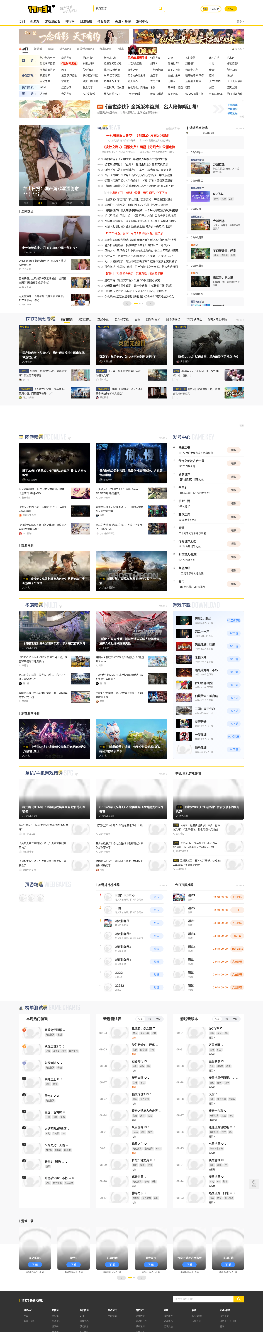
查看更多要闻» (173, 128)
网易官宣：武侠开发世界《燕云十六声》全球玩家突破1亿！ (42, 676)
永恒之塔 (214, 57)
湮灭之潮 (232, 87)
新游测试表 (112, 1018)
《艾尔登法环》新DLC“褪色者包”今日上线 (119, 824)
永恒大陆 (232, 69)
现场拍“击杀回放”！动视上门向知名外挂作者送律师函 (136, 205)
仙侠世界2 (173, 63)
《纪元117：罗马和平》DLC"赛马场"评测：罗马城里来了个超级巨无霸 (195, 844)
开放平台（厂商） (228, 1320)
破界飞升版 (156, 93)
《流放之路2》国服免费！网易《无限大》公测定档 (138, 147)
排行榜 (69, 21)
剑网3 (153, 63)
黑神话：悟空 (175, 87)
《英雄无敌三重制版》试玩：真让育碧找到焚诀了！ (42, 844)
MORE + (240, 128)
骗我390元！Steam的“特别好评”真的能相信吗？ (43, 826)
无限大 (171, 81)
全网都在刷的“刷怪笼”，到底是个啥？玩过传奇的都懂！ (43, 373)
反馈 (254, 1185)
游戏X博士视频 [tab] (217, 319)
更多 (239, 21)
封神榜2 (189, 63)
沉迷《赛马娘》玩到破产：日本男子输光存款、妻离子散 (138, 169)
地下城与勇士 (47, 57)
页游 (118, 21)
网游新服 (86, 21)
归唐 (187, 87)
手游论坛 (112, 1314)
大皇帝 (44, 93)
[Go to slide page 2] (139, 303)
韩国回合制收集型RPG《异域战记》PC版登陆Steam (120, 658)
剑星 (211, 87)
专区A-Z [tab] (239, 48)
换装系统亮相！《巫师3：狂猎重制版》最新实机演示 (136, 164)
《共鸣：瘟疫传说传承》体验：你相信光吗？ (119, 373)
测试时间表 (141, 1320)
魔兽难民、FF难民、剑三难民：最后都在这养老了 (43, 862)
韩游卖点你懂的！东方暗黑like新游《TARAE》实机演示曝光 (140, 221)
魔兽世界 (66, 57)
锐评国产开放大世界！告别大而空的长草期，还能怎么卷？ (139, 256)
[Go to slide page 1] (136, 303)
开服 (128, 21)
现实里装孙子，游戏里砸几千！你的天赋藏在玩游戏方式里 (119, 508)
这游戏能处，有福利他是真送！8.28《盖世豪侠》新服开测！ (43, 526)
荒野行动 (88, 69)
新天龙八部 (110, 57)
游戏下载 (182, 605)
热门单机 (27, 87)
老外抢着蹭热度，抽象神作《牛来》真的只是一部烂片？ (138, 245)
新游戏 (34, 21)
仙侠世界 (155, 57)
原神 (211, 75)
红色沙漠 (66, 87)
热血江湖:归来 (112, 81)
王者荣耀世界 (47, 69)
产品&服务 (225, 1309)
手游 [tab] (158, 1017)
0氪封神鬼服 (69, 63)
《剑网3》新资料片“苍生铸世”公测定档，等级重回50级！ (138, 199)
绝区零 (154, 75)
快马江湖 (155, 81)
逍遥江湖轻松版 (112, 63)
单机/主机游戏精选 (44, 772)
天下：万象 (174, 69)
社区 (166, 1309)
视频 (194, 1309)
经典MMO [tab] (105, 49)
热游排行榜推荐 (109, 884)
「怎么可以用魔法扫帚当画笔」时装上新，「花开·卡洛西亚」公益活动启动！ (119, 694)
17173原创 (197, 1314)
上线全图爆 (134, 93)
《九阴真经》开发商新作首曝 (121, 140)
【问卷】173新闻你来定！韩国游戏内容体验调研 (133, 273)
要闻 (22, 21)
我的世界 (66, 93)
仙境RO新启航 (112, 69)
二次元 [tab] (148, 49)
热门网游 (84, 1309)
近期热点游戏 (198, 128)
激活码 (55, 1325)
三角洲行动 (156, 69)
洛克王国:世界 (90, 81)
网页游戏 (140, 1309)
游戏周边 (168, 1325)
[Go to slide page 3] (142, 303)
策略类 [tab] (134, 49)
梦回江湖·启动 (234, 93)
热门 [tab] (25, 49)
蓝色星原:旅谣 (193, 81)
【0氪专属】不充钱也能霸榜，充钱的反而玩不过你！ (120, 862)
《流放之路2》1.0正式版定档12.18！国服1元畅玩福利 (42, 508)
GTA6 (43, 87)
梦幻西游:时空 (90, 75)
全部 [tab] (140, 1017)
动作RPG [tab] (65, 49)
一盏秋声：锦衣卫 (114, 87)
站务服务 (168, 1314)
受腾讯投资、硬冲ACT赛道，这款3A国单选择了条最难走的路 (197, 862)
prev (22, 165)
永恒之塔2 (88, 63)
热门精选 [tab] (67, 319)
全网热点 (27, 211)
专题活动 (196, 1320)
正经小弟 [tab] (103, 319)
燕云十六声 (191, 69)
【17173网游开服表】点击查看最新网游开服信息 (133, 233)
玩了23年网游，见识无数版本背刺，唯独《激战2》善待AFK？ (41, 491)
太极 (170, 57)
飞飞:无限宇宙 (234, 81)
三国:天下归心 (69, 75)
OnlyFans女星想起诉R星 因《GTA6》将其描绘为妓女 (42, 262)
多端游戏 (27, 75)
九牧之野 (133, 69)
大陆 (32, 1320)
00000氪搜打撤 (194, 93)
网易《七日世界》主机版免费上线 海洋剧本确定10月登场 (138, 226)
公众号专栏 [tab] (122, 319)
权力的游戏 (89, 93)
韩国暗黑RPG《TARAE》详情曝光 (118, 152)
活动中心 (168, 1320)
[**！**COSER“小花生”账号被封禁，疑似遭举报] (54, 165)
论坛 (222, 1325)
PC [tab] (149, 1017)
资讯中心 (28, 1309)
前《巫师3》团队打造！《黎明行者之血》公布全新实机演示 (140, 215)
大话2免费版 (135, 63)
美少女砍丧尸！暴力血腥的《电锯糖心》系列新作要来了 (119, 844)
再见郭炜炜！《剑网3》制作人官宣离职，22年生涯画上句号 (42, 298)
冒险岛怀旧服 (47, 63)
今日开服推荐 (184, 884)
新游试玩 (56, 1320)
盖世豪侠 (190, 57)
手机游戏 (112, 1309)
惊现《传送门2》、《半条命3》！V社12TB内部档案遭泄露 (138, 180)
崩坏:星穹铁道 (112, 75)
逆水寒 (230, 57)
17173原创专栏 (40, 319)
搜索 (160, 8)
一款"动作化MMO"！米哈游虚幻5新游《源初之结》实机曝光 (119, 676)
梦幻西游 (88, 57)
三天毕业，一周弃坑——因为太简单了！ (118, 524)
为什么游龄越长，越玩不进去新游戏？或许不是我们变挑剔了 (140, 261)
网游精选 (34, 437)
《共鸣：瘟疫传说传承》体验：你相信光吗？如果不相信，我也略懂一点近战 (196, 826)
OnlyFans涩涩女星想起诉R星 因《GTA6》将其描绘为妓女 (139, 296)
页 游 (27, 94)
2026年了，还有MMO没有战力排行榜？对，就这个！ (197, 373)
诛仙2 (230, 75)
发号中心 (142, 21)
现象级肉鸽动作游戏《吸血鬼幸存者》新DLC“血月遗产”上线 (140, 240)
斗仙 (211, 63)
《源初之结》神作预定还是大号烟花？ (157, 152)
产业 (26, 1314)
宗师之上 (66, 81)
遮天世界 (133, 81)
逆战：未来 (174, 75)
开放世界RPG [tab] (85, 49)
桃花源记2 (232, 63)
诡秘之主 (45, 81)
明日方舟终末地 (136, 75)
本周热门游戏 (37, 1018)
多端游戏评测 (30, 712)
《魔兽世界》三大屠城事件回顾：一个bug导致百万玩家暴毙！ (141, 210)
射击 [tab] (121, 49)
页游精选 (34, 883)
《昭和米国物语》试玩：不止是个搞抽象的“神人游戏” (119, 391)
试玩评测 (140, 1325)
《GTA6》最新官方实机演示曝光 (154, 140)
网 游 (27, 60)
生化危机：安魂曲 (138, 87)
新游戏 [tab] (38, 49)
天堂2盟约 (215, 81)
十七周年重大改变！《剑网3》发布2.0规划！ (138, 136)
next (86, 165)
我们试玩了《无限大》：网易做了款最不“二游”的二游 (135, 159)
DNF (82, 1314)
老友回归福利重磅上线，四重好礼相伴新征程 (196, 391)
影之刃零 (88, 87)
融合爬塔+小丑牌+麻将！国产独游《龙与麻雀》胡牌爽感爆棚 (141, 266)
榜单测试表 (36, 1006)
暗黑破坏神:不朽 (194, 75)
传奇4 (212, 69)
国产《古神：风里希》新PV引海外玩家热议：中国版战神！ (139, 175)
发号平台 (224, 1314)
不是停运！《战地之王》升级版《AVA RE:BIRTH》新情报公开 (117, 491)
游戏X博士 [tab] (85, 319)
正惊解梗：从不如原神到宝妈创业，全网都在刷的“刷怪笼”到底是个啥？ (42, 280)
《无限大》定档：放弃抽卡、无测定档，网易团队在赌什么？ (42, 391)
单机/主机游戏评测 (188, 773)
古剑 (152, 87)
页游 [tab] (51, 49)
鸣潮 (63, 69)
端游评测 (27, 545)
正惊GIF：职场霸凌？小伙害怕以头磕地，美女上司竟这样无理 (141, 250)
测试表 (55, 1314)
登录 (230, 8)
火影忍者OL (216, 93)
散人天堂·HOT (112, 93)
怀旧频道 (103, 21)
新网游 (55, 1309)
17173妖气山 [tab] (194, 319)
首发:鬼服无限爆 (137, 57)
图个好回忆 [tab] (173, 319)
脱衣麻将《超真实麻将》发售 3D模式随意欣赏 (132, 280)
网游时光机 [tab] (153, 319)
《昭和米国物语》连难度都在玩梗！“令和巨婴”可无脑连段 (139, 186)
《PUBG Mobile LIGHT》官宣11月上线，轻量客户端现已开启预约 (43, 658)
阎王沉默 (173, 93)
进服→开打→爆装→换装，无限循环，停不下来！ (140, 192)
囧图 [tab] (137, 319)
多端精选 (34, 605)
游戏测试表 (52, 21)
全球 (26, 1320)
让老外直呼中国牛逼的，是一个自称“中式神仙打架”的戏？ (139, 285)
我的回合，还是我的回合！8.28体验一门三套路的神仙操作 (43, 694)
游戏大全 (140, 1314)
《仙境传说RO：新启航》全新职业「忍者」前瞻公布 (135, 291)
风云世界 (45, 75)
